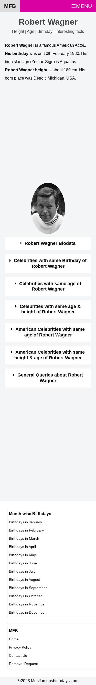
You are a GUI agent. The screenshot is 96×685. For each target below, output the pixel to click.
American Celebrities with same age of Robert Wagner (50, 332)
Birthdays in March (24, 538)
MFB (10, 6)
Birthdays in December (27, 612)
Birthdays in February (26, 530)
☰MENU (81, 6)
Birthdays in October (25, 596)
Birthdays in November (27, 604)
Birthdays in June (23, 563)
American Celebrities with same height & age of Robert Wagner (49, 355)
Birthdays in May (22, 555)
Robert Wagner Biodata (50, 243)
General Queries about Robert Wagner (50, 377)
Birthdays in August (24, 579)
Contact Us (18, 655)
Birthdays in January (25, 522)
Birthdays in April (22, 547)
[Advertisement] (48, 134)
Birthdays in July (22, 571)
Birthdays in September (28, 588)
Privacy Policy (20, 647)
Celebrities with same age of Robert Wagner (50, 286)
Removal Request (23, 664)
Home (14, 639)
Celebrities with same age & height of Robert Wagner (50, 309)
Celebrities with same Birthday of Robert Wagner (50, 263)
